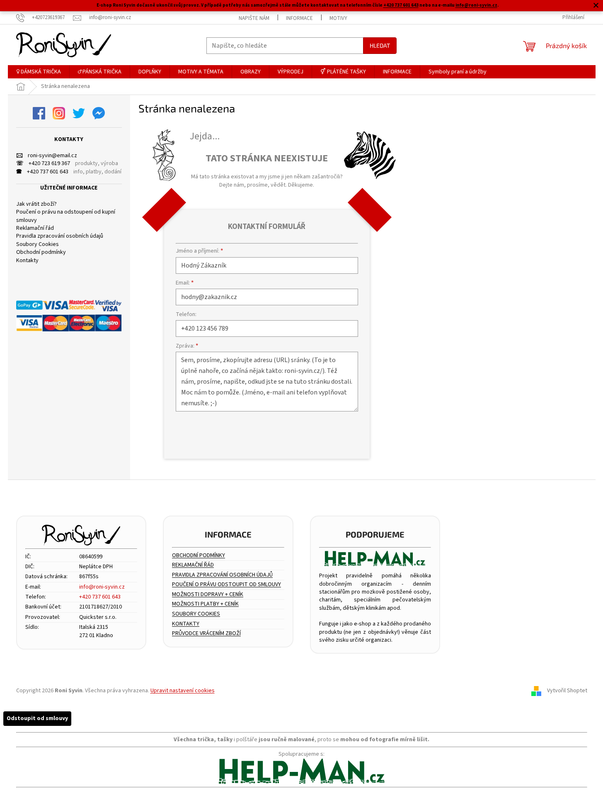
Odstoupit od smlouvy (37, 718)
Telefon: (186, 314)
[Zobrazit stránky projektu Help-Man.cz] (375, 558)
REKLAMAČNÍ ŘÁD (193, 565)
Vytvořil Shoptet (567, 690)
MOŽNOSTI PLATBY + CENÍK (205, 604)
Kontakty (27, 261)
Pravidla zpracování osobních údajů (59, 236)
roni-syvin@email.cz (46, 156)
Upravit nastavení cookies (182, 690)
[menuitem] (38, 71)
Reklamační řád (35, 228)
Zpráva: (187, 346)
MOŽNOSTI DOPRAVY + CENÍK (207, 595)
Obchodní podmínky (41, 252)
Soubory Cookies (37, 244)
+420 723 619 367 (43, 164)
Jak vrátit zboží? (36, 204)
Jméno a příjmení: (199, 251)
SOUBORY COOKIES (196, 614)
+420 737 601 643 (401, 5)
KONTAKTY (185, 624)
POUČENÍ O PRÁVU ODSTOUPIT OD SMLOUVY (226, 585)
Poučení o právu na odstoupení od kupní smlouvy (65, 216)
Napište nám (254, 18)
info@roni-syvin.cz (476, 5)
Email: (185, 283)
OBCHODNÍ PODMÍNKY (198, 556)
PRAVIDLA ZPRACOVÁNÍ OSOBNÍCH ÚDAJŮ (222, 575)
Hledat (380, 45)
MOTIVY (338, 18)
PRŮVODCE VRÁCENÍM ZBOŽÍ (206, 634)
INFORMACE (299, 18)
